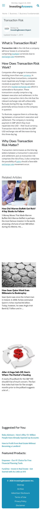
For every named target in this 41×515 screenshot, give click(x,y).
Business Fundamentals (29, 13)
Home (4, 13)
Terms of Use (20, 497)
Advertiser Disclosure (20, 493)
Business (13, 13)
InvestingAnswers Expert (20, 30)
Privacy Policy (20, 501)
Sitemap (20, 485)
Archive (20, 489)
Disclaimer (20, 505)
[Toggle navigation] (4, 5)
